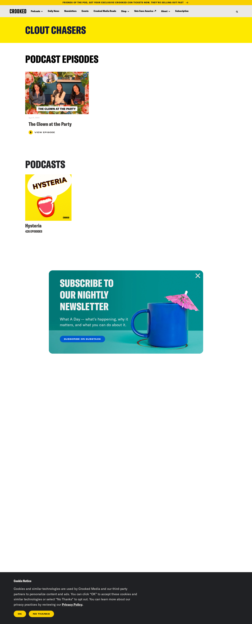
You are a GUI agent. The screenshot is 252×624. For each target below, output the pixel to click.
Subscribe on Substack (82, 339)
